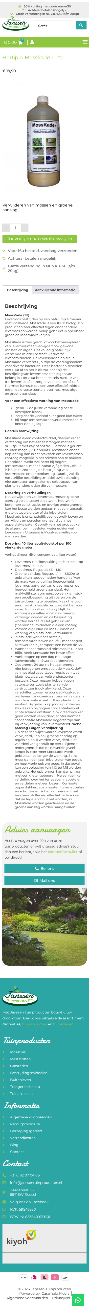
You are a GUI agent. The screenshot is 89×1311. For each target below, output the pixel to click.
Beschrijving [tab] (17, 290)
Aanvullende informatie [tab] (55, 290)
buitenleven (63, 1024)
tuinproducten (35, 1024)
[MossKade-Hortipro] (44, 138)
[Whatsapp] (78, 1300)
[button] (85, 41)
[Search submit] (81, 25)
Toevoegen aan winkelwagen (39, 238)
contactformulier (63, 852)
